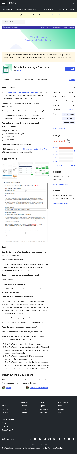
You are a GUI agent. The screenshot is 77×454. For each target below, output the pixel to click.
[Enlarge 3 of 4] (47, 165)
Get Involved (63, 402)
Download (70, 69)
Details (6, 80)
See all (72, 165)
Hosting (5, 409)
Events (60, 406)
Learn (42, 402)
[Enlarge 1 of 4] (14, 165)
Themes (24, 406)
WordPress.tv (45, 413)
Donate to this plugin (60, 203)
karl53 (18, 71)
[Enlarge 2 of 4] (30, 165)
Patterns (24, 413)
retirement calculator (69, 114)
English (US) (71, 109)
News (4, 406)
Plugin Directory (7, 9)
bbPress (6, 426)
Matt (5, 423)
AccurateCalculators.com (39, 388)
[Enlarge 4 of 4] (47, 183)
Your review (57, 165)
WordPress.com (9, 419)
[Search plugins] (23, 22)
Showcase (24, 402)
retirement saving (69, 122)
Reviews (17, 80)
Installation (29, 80)
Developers (44, 409)
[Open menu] (74, 3)
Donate (62, 409)
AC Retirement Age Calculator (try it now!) (22, 93)
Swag (61, 413)
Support (72, 80)
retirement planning (69, 118)
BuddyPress (7, 430)
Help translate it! (54, 15)
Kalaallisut (10, 439)
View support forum (60, 184)
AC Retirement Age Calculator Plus (34, 149)
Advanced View (59, 128)
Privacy (5, 413)
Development (42, 80)
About (4, 402)
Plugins (23, 409)
